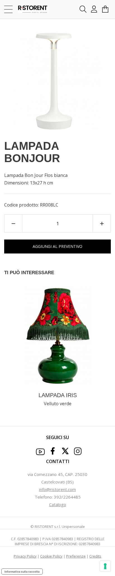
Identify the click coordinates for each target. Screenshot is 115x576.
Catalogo (57, 504)
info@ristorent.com (57, 489)
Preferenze (76, 556)
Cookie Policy (51, 556)
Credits (95, 556)
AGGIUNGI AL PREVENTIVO (57, 246)
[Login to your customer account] (94, 9)
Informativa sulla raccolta (22, 571)
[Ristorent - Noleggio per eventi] (28, 9)
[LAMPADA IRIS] (57, 335)
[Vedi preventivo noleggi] (105, 9)
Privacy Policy (25, 556)
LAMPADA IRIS (58, 395)
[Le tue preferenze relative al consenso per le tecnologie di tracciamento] (105, 566)
